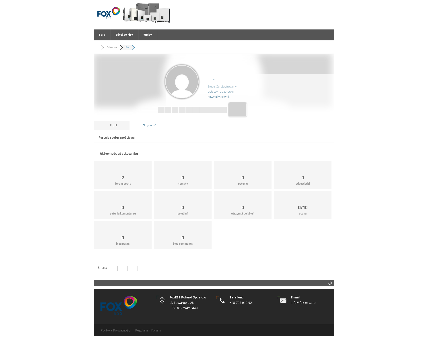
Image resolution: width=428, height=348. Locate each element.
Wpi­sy (148, 35)
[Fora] (97, 47)
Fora (102, 35)
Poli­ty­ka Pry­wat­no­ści (116, 330)
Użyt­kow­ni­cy (124, 35)
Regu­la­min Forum (148, 330)
